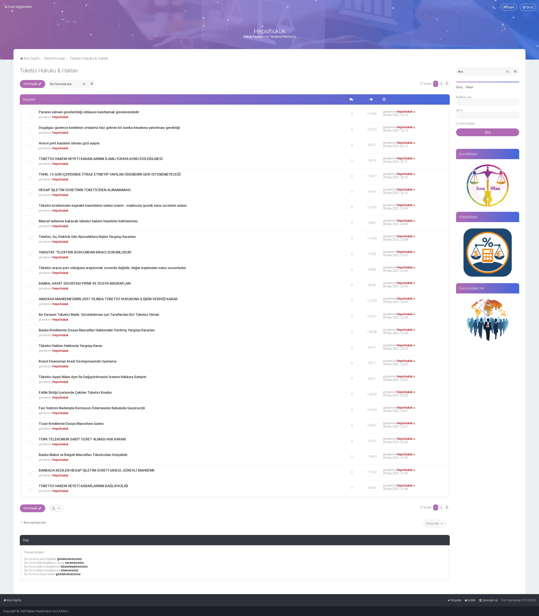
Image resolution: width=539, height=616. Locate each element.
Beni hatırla (467, 123)
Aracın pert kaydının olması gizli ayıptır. (69, 143)
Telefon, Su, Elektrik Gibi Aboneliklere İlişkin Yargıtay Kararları (87, 237)
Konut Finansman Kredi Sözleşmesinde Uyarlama (77, 361)
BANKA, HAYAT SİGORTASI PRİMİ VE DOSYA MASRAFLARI (85, 283)
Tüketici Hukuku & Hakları (49, 71)
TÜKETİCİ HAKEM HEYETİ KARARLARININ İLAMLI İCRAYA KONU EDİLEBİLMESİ (101, 159)
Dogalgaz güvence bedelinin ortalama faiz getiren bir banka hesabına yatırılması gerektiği (109, 127)
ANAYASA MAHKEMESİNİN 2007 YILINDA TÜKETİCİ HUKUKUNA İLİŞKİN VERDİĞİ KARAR (108, 299)
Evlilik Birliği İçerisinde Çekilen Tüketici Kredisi (75, 392)
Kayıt (469, 87)
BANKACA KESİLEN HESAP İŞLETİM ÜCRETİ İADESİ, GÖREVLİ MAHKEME (97, 470)
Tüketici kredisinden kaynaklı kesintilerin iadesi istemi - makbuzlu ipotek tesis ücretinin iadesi (113, 205)
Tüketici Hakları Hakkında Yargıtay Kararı (71, 346)
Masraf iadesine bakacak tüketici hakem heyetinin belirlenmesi (88, 221)
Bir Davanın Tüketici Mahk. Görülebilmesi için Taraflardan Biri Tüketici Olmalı (99, 314)
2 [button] (441, 83)
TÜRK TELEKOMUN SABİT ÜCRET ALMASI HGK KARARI (82, 439)
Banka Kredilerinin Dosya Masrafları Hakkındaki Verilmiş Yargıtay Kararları (97, 330)
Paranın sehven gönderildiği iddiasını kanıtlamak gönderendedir (89, 112)
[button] (447, 84)
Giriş (459, 87)
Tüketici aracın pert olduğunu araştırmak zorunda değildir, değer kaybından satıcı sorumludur (112, 268)
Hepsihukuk (60, 117)
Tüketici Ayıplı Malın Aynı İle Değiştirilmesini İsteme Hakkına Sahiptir (93, 377)
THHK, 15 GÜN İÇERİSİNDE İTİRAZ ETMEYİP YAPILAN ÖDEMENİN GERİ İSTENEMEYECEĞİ (110, 174)
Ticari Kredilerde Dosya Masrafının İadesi (71, 423)
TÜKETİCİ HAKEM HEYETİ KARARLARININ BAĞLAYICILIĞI (83, 486)
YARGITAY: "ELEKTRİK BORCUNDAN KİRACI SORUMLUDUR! (85, 252)
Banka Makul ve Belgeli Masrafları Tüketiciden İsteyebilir (83, 455)
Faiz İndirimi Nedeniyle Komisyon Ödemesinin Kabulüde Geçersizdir (92, 408)
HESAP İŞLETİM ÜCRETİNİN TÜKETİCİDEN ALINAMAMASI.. (85, 190)
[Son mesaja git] (414, 111)
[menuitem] (528, 7)
